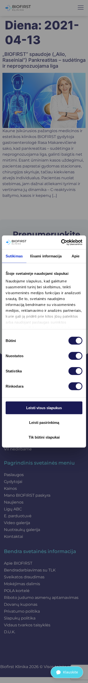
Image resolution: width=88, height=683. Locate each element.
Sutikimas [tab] (14, 256)
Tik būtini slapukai (44, 437)
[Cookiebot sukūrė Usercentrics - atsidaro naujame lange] (62, 242)
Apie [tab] (75, 256)
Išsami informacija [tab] (46, 256)
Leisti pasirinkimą (44, 422)
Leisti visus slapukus (44, 407)
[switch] (75, 356)
